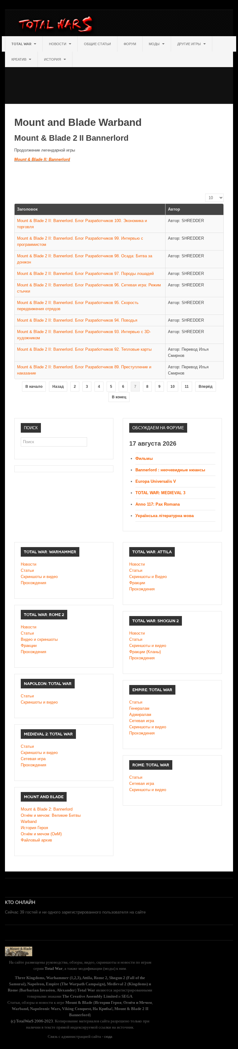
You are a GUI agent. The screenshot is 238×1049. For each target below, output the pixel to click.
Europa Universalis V (155, 481)
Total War (21, 44)
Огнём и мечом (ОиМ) (41, 834)
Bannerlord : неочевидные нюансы (170, 470)
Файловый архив (36, 840)
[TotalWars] (57, 25)
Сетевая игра (141, 720)
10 (172, 386)
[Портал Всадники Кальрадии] (18, 951)
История (53, 59)
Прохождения (33, 582)
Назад (58, 386)
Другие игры (189, 44)
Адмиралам (140, 714)
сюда (108, 1036)
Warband (29, 821)
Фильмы (144, 458)
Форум (130, 44)
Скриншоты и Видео (148, 576)
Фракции (137, 582)
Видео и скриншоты (39, 639)
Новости (58, 44)
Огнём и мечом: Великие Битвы (51, 815)
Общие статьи (97, 44)
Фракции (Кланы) (145, 651)
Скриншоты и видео (39, 576)
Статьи (27, 570)
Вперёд (206, 386)
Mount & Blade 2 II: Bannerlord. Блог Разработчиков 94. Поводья (77, 320)
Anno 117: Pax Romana (157, 504)
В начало (33, 386)
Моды (155, 44)
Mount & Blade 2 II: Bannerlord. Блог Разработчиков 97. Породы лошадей (85, 273)
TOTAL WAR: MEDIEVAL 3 (160, 492)
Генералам (139, 708)
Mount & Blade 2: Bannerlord (47, 809)
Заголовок (27, 209)
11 (187, 386)
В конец (119, 397)
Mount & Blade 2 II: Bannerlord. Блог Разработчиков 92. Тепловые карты (84, 349)
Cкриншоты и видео (147, 645)
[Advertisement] (118, 81)
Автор (174, 209)
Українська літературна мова (164, 515)
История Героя (34, 827)
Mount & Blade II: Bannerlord (42, 159)
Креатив (19, 59)
